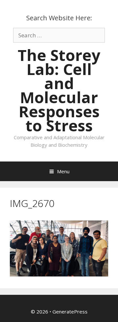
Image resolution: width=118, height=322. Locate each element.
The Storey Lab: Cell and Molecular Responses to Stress (59, 90)
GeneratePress (70, 311)
